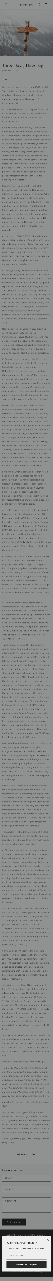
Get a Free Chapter (26, 1264)
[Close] (47, 1239)
